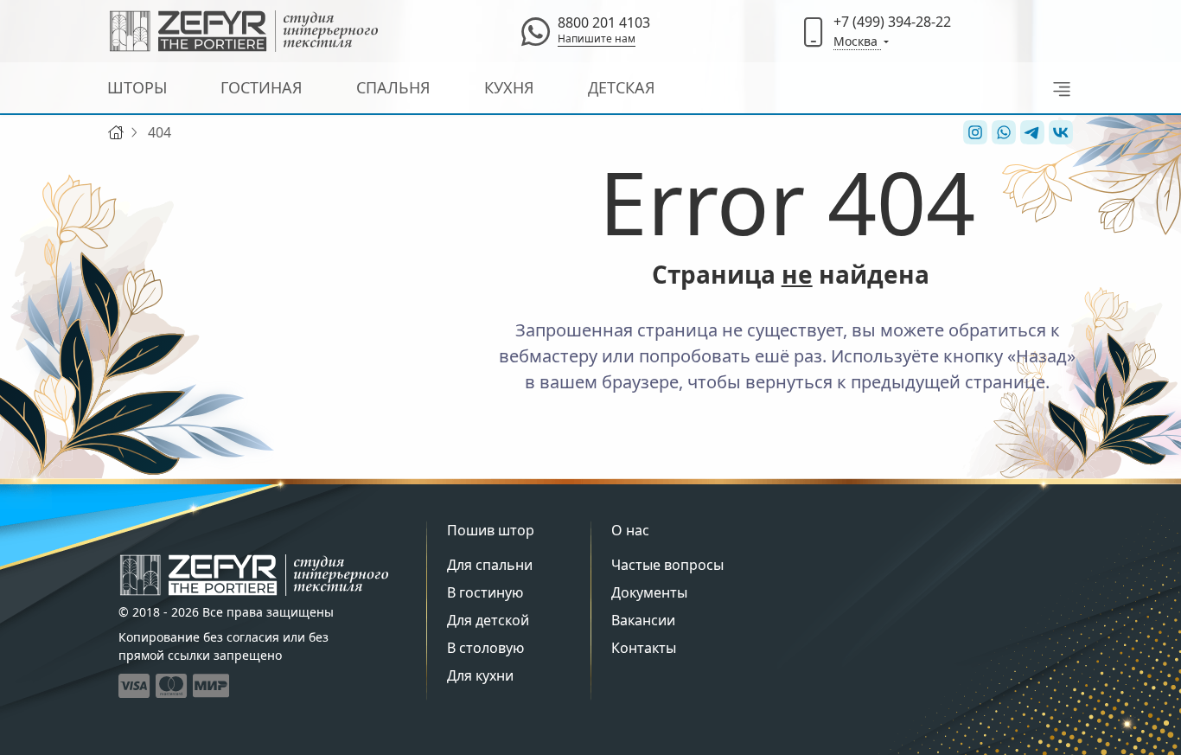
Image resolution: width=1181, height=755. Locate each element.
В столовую (485, 647)
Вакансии (643, 620)
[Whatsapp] (535, 31)
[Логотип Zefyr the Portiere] (244, 31)
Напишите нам (596, 38)
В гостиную (485, 592)
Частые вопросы (667, 564)
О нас (630, 530)
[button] (1057, 87)
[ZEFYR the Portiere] (254, 575)
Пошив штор (490, 530)
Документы (649, 592)
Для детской (488, 620)
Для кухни (480, 675)
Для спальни (490, 564)
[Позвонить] (813, 31)
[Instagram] (973, 132)
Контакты (643, 647)
